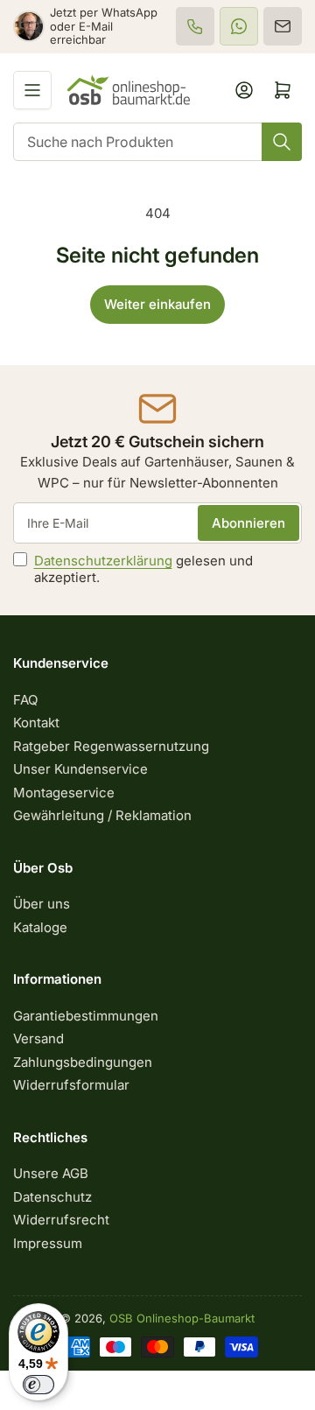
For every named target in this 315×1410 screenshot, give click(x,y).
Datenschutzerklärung (103, 560)
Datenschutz (52, 1197)
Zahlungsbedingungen (82, 1062)
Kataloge (40, 927)
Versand (38, 1038)
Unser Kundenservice (80, 769)
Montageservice (64, 792)
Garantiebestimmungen (85, 1015)
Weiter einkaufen (157, 304)
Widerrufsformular (71, 1085)
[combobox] (157, 142)
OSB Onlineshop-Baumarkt (182, 1318)
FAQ (25, 699)
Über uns (41, 903)
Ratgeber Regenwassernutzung (111, 746)
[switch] (38, 1384)
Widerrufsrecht (61, 1219)
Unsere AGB (50, 1173)
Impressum (47, 1243)
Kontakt (36, 722)
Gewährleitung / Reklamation (102, 815)
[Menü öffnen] (32, 90)
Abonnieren (248, 523)
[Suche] (281, 141)
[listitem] (195, 26)
